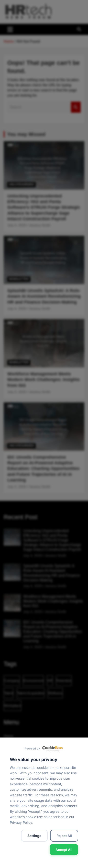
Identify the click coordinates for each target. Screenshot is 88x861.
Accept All (63, 850)
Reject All (64, 836)
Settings (34, 836)
